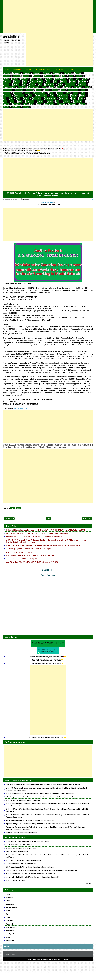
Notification (17, 93)
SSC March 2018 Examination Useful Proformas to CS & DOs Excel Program (27, 153)
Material (29, 90)
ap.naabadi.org (11, 36)
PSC (30, 95)
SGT (73, 98)
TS (31, 104)
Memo (55, 90)
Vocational (72, 104)
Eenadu (8, 894)
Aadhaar (26, 76)
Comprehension (60, 78)
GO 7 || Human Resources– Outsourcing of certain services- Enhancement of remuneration (34, 536)
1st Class (6, 73)
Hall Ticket (78, 87)
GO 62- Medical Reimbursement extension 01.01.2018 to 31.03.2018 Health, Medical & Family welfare (37, 533)
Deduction (7, 81)
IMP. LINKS (59, 69)
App (71, 76)
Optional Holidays (39, 93)
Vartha (8, 917)
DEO (24, 81)
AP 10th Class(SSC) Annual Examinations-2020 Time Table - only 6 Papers (28, 548)
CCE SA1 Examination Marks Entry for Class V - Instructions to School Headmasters (30, 820)
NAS (83, 90)
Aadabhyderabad (10, 934)
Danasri (26, 199)
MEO (62, 90)
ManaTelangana (10, 927)
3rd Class (37, 73)
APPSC (79, 76)
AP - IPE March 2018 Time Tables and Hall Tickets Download (23, 860)
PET (68, 93)
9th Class (16, 76)
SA (4, 98)
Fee (60, 84)
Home (7, 69)
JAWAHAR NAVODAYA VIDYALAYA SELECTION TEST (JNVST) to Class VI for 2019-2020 (32, 562)
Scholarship (37, 98)
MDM (47, 90)
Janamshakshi (10, 940)
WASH (82, 104)
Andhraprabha (10, 904)
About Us (14, 954)
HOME (8, 954)
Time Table (77, 101)
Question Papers (41, 95)
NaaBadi (65, 959)
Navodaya (7, 93)
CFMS (40, 78)
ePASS (32, 84)
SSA (12, 101)
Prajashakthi (9, 924)
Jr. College (19, 90)
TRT (25, 104)
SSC (19, 101)
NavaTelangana (10, 930)
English (6, 84)
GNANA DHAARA (33, 87)
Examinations (49, 84)
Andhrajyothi (9, 897)
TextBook (66, 101)
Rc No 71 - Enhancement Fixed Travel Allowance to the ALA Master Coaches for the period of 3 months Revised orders (40, 793)
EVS (40, 84)
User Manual (49, 104)
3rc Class (27, 73)
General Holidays (9, 87)
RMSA (82, 95)
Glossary (21, 87)
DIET (48, 81)
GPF (58, 87)
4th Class (47, 73)
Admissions (47, 76)
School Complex (50, 98)
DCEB (84, 78)
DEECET (16, 81)
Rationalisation (62, 95)
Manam (8, 937)
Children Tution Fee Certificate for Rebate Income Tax (21, 150)
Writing (26, 107)
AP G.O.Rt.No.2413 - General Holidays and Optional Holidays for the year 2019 (30, 555)
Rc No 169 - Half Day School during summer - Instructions (23, 800)
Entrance (16, 84)
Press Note (7, 95)
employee (82, 81)
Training (6, 104)
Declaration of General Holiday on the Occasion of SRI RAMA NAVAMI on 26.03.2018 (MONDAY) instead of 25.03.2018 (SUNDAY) (45, 530)
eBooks (28, 69)
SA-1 (11, 98)
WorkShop (16, 107)
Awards (14, 78)
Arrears (6, 78)
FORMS (15, 69)
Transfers (16, 104)
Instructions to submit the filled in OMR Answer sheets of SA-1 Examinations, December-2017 (33, 877)
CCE (32, 78)
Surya (7, 914)
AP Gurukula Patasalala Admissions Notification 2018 (21, 863)
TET (57, 101)
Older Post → (87, 518)
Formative (82, 84)
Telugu (50, 101)
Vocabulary (61, 104)
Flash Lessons (69, 84)
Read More (88, 883)
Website (6, 107)
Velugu (8, 910)
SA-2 (18, 98)
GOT (51, 87)
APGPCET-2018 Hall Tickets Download (17, 851)
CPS (71, 78)
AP (63, 76)
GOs (44, 87)
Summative (29, 101)
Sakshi (8, 900)
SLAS (81, 98)
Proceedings (19, 95)
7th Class (78, 73)
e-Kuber (63, 81)
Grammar (67, 87)
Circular (48, 78)
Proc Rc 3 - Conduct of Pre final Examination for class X (22, 832)
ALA (57, 76)
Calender (24, 78)
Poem (75, 93)
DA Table (71, 69)
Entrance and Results (43, 69)
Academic (36, 76)
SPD (5, 101)
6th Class (67, 73)
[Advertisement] (48, 16)
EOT (24, 84)
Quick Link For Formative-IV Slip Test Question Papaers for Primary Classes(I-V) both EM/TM (32, 148)
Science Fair (64, 98)
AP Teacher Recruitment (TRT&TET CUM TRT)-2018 (21, 558)
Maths (38, 90)
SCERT (26, 98)
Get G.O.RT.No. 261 (20, 409)
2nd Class (16, 73)
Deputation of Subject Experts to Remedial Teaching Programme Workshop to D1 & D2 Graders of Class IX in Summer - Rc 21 (42, 823)
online (28, 93)
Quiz (52, 95)
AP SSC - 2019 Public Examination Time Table (19, 552)
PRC (83, 93)
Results (73, 95)
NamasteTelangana (11, 907)
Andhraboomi (9, 920)
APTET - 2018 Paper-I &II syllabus (16, 880)
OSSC (51, 93)
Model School (72, 90)
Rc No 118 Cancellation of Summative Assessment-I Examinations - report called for (30, 874)
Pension (59, 93)
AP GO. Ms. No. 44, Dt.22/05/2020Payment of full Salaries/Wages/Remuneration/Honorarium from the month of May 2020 (44, 545)
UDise (39, 104)
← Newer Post (9, 518)
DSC (55, 81)
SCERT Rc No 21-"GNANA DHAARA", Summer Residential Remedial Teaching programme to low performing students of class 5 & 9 (43, 784)
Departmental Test (37, 81)
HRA (87, 87)
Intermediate (8, 90)
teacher (40, 101)
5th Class (56, 73)
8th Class (6, 76)
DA (78, 78)
